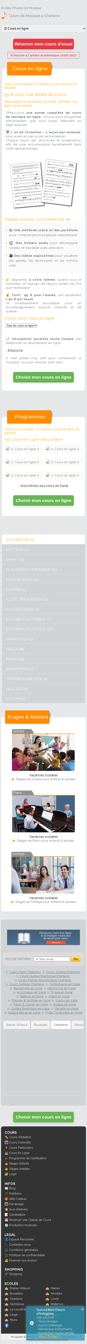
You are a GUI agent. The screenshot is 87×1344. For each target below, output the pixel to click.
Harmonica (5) (19, 639)
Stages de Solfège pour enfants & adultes (45, 902)
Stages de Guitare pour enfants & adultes (45, 779)
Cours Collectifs (20, 1142)
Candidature (17, 1214)
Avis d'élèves (18, 1209)
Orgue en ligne (61, 992)
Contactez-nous (20, 1244)
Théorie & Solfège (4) (27, 679)
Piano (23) (15, 659)
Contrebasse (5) (22, 579)
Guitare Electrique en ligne (30, 1008)
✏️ (6, 1137)
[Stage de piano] (43, 831)
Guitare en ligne (64, 1004)
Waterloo (57, 1304)
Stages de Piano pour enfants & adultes (45, 840)
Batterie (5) (17, 550)
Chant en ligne (59, 996)
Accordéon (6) (20, 540)
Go (76, 959)
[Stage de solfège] (42, 892)
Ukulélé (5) (17, 689)
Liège (14, 1314)
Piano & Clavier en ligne (30, 1004)
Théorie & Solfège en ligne (31, 1000)
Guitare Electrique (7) (28, 619)
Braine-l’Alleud (20, 1288)
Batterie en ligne (32, 996)
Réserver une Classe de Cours (30, 1220)
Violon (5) (15, 699)
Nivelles (56, 1293)
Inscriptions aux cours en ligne (45, 485)
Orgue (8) (15, 649)
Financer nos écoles (23, 1260)
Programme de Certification (27, 1158)
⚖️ (6, 1250)
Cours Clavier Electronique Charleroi (44, 980)
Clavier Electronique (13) (31, 569)
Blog (12, 1188)
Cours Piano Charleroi (25, 972)
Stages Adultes (19, 1168)
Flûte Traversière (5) (27, 599)
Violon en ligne (67, 1000)
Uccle (55, 1298)
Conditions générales (23, 1250)
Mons (13, 1319)
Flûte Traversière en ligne (64, 1012)
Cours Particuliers (21, 1147)
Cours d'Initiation (20, 1137)
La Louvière (18, 1309)
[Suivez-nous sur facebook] (7, 1326)
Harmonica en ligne (62, 988)
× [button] (82, 1309)
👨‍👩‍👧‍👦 (6, 1142)
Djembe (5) (16, 589)
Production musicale (23, 1225)
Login (13, 1174)
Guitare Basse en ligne (24, 1012)
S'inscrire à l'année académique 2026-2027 (43, 55)
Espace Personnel (21, 1239)
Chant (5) (15, 560)
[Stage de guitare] (43, 769)
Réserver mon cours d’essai (43, 44)
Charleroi (16, 1298)
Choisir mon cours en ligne (43, 377)
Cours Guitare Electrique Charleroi (44, 976)
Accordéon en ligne (31, 992)
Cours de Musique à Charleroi (34, 16)
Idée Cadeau (18, 1198)
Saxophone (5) (19, 669)
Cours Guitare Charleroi (63, 972)
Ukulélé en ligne (66, 1008)
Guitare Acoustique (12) (29, 629)
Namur (55, 1288)
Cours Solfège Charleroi (26, 984)
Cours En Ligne (19, 1153)
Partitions (15, 1193)
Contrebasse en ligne (64, 984)
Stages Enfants (19, 1163)
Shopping (15, 1274)
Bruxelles (16, 1293)
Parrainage (16, 1204)
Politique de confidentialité (27, 1255)
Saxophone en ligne (28, 988)
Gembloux (17, 1304)
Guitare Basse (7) (22, 609)
